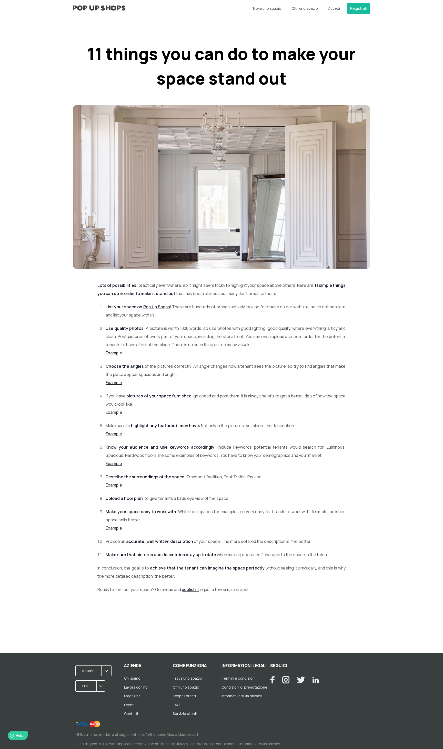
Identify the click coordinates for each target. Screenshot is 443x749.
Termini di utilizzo (173, 743)
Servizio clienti (185, 713)
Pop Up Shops (156, 307)
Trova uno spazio (266, 8)
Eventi (129, 704)
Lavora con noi (136, 687)
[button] (95, 671)
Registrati (358, 8)
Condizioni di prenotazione (244, 687)
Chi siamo (132, 678)
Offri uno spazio (304, 8)
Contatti (131, 713)
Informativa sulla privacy (242, 695)
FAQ (176, 704)
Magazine (132, 695)
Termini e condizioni (238, 678)
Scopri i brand (184, 695)
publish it (190, 589)
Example (114, 353)
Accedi (334, 8)
